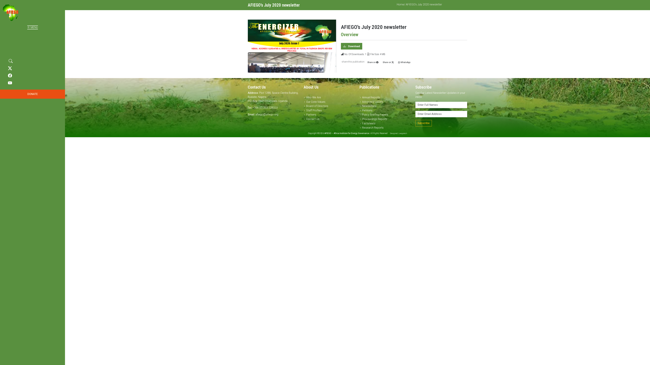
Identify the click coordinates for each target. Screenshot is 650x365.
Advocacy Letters (372, 101)
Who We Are (313, 97)
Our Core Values (315, 101)
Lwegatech (402, 133)
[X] (10, 68)
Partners (311, 114)
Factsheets (368, 123)
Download (354, 46)
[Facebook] (10, 75)
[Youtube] (10, 83)
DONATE (32, 94)
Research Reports (373, 127)
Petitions (367, 110)
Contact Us (312, 119)
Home (400, 4)
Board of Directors (317, 106)
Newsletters (369, 106)
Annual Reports (371, 97)
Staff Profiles (314, 110)
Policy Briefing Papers (375, 114)
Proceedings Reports (374, 119)
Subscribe (424, 123)
